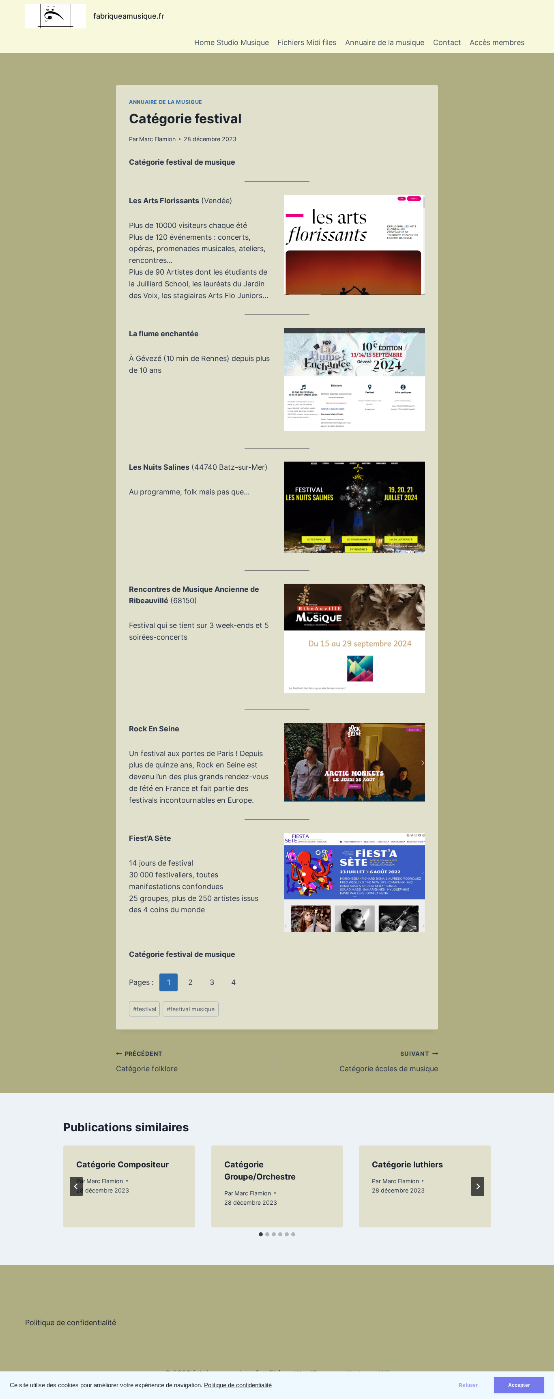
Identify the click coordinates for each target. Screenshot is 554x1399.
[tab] (261, 1234)
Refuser (468, 1385)
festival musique (191, 1009)
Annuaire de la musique (384, 42)
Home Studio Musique (231, 42)
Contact (447, 42)
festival (144, 1009)
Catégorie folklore (147, 1061)
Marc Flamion (157, 138)
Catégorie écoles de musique (388, 1061)
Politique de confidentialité (238, 1385)
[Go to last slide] (76, 1186)
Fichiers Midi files (306, 42)
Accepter (519, 1385)
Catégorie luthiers (407, 1164)
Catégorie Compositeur (122, 1164)
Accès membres (497, 42)
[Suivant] (477, 1186)
